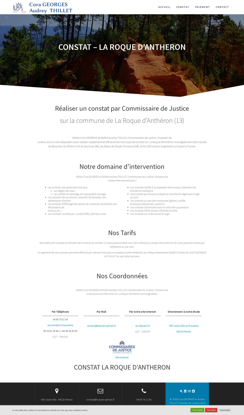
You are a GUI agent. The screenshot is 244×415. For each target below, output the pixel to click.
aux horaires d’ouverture (60, 325)
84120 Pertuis (184, 331)
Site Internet (122, 357)
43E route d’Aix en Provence (184, 325)
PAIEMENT (202, 7)
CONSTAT (182, 7)
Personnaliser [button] (225, 410)
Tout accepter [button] (197, 410)
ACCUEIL (164, 7)
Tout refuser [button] (211, 410)
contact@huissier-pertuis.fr (101, 325)
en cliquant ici (142, 325)
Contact (222, 7)
